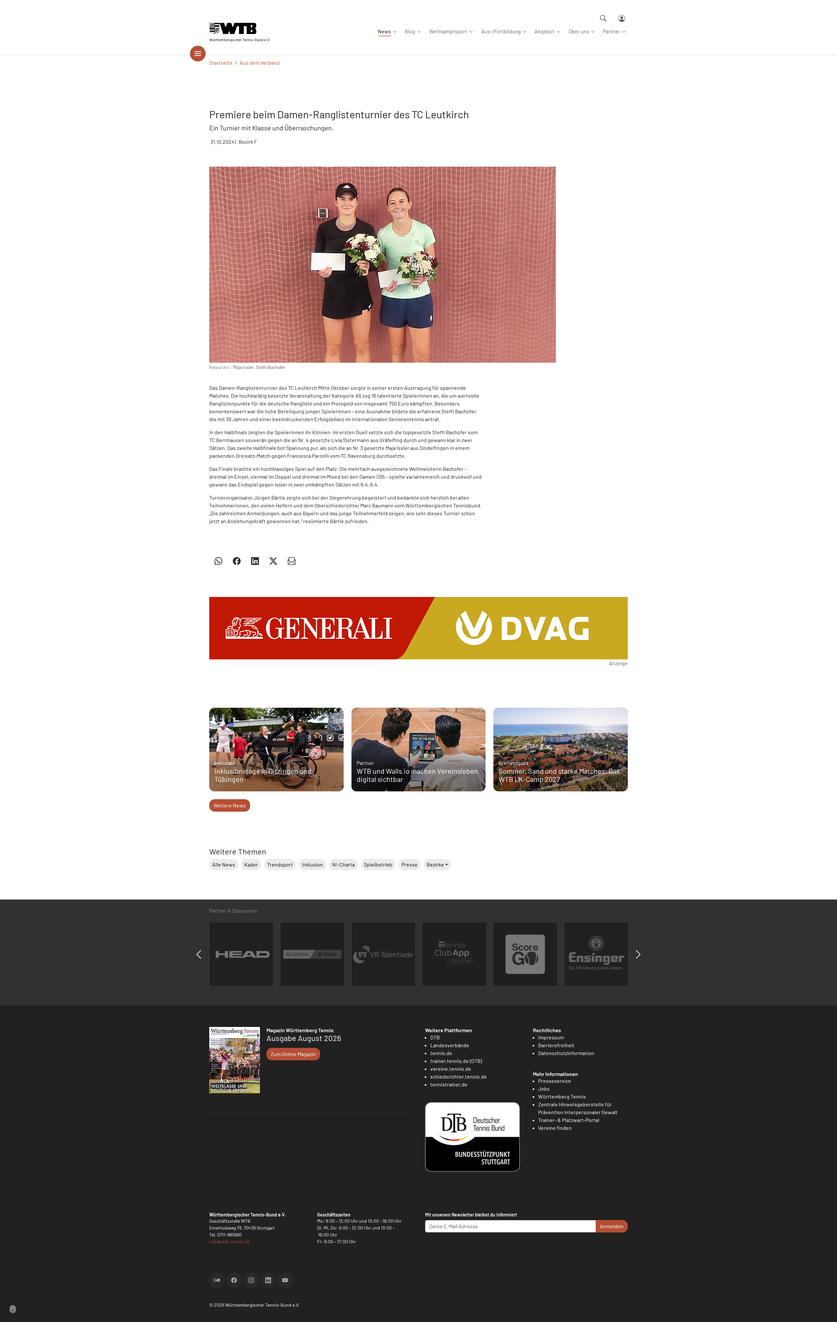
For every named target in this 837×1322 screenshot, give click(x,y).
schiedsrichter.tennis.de (458, 1076)
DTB (435, 1037)
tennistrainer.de (449, 1084)
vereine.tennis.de (450, 1069)
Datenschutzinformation (566, 1053)
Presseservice (554, 1081)
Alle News (223, 864)
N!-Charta (343, 864)
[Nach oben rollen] (824, 1309)
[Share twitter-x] (273, 561)
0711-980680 (229, 1234)
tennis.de (441, 1053)
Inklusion (312, 864)
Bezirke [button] (435, 864)
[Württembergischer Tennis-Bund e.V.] (239, 28)
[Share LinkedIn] (255, 561)
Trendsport (280, 864)
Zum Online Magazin (293, 1054)
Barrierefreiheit (556, 1045)
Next (638, 954)
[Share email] (291, 561)
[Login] (622, 18)
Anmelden (611, 1226)
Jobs (544, 1088)
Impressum (551, 1037)
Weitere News (230, 805)
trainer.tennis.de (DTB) (456, 1061)
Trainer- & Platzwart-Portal (568, 1120)
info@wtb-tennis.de (229, 1241)
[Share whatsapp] (218, 561)
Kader (251, 864)
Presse (409, 864)
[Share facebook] (237, 561)
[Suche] (603, 18)
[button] (12, 1308)
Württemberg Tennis (562, 1096)
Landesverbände (449, 1045)
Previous (199, 954)
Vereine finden (555, 1128)
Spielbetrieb (378, 864)
